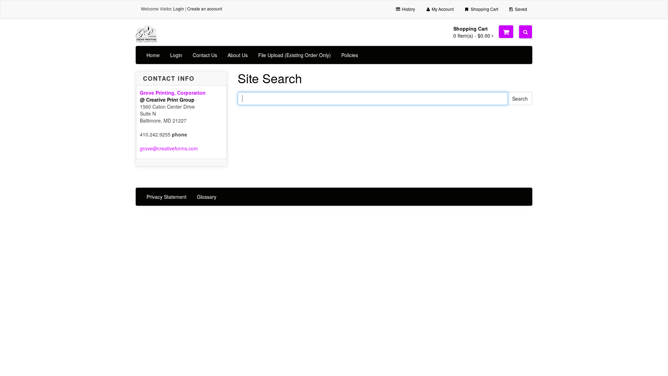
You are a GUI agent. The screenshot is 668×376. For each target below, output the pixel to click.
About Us (238, 55)
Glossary (206, 196)
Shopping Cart (484, 9)
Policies (349, 55)
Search (520, 98)
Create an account (204, 8)
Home (153, 55)
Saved (520, 9)
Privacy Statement (166, 196)
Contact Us (205, 55)
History (408, 9)
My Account (442, 9)
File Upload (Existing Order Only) (294, 55)
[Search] (525, 32)
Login (178, 8)
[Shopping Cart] (506, 31)
